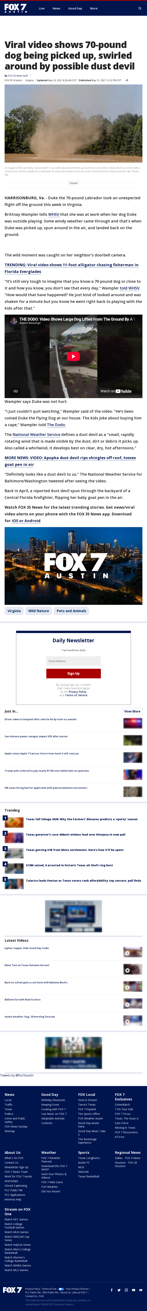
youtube (134, 1290)
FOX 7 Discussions (126, 1132)
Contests (46, 1123)
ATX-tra (119, 1137)
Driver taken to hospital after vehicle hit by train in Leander (41, 719)
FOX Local (86, 1094)
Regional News (127, 1152)
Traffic (9, 1104)
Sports (83, 1152)
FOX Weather (49, 1187)
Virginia (29, 80)
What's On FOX (14, 1158)
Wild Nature (38, 610)
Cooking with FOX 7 (53, 1109)
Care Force (121, 1123)
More (93, 8)
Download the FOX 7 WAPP (54, 1167)
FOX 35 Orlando (13, 80)
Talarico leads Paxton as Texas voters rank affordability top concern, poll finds (83, 880)
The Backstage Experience (87, 1140)
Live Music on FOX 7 (54, 1114)
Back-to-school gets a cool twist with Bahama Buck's (36, 982)
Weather (48, 1152)
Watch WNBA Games (18, 1265)
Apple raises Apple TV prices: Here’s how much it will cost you (42, 753)
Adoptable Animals (53, 1118)
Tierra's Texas (87, 1104)
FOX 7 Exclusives (123, 1096)
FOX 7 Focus (123, 1114)
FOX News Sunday (16, 1126)
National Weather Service (36, 434)
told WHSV (129, 288)
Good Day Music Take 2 (92, 1132)
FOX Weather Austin (90, 1118)
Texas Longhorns (89, 1158)
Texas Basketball (88, 1176)
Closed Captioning (16, 1185)
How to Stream (87, 1100)
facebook (112, 1290)
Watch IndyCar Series (18, 1245)
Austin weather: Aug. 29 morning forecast (30, 1016)
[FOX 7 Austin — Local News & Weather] (17, 8)
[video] (132, 952)
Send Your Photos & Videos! (54, 1175)
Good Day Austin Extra (88, 1124)
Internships (11, 1181)
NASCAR (83, 1172)
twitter (119, 1290)
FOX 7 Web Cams (52, 1182)
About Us (12, 1152)
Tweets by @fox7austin (16, 1075)
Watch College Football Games (14, 1225)
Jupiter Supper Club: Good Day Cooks (27, 948)
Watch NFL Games (16, 1219)
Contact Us (11, 1162)
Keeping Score (50, 1104)
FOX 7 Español (87, 1109)
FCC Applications (15, 1195)
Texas (8, 1109)
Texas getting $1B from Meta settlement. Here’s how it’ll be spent (75, 850)
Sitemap (10, 1131)
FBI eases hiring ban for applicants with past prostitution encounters (46, 787)
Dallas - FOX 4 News (127, 1158)
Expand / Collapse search (140, 8)
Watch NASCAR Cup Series (17, 1238)
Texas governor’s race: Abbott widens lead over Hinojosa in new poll (75, 834)
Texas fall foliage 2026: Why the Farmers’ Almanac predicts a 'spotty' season (82, 819)
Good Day (49, 1094)
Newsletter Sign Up (16, 1167)
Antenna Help (13, 1199)
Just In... (11, 711)
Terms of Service (76, 695)
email (141, 1290)
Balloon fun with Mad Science (23, 999)
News (9, 1094)
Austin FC (84, 1162)
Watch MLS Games (16, 1270)
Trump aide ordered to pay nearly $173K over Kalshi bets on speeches (47, 770)
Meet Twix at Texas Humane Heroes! (27, 965)
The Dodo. (56, 424)
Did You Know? (50, 1191)
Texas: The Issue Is (127, 1118)
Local (8, 1100)
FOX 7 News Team (16, 1172)
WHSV (54, 214)
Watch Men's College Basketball (18, 1251)
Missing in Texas (125, 1127)
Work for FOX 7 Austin (18, 1176)
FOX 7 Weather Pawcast (50, 1159)
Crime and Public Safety (15, 1120)
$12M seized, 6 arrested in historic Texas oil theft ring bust (69, 865)
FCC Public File (14, 1190)
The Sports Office (89, 1114)
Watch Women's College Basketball (16, 1259)
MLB (81, 1167)
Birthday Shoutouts (53, 1100)
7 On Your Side (124, 1109)
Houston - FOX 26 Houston (126, 1164)
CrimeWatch (122, 1104)
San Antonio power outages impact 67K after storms (36, 736)
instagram (126, 1290)
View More (132, 711)
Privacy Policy (78, 692)
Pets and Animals (71, 610)
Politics (9, 1114)
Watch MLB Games (17, 1232)
